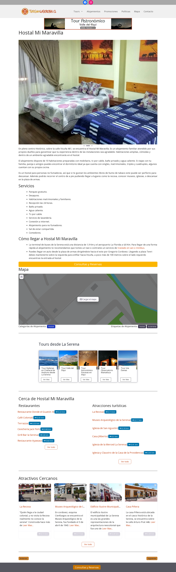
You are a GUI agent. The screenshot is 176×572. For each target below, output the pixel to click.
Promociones (111, 11)
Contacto (148, 11)
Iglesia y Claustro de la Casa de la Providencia (117, 452)
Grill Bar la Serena (28, 434)
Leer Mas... (28, 525)
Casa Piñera (132, 506)
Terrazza (23, 423)
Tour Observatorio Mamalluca (107, 370)
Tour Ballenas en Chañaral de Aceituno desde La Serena (48, 371)
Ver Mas (47, 380)
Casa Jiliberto (99, 436)
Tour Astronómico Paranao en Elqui (87, 371)
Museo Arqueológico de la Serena (111, 420)
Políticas (126, 11)
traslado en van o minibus (131, 247)
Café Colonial (25, 417)
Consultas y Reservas (88, 264)
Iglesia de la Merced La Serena (109, 444)
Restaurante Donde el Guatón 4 (35, 411)
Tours (77, 11)
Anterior (23, 558)
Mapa (137, 11)
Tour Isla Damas (125, 369)
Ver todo (51, 447)
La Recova (97, 411)
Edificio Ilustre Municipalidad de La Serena (114, 506)
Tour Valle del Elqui (67, 369)
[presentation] (48, 360)
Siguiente (152, 558)
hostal (142, 326)
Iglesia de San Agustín (104, 428)
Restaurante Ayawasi (29, 440)
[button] (29, 93)
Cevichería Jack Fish (28, 429)
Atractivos (25, 499)
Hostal (51, 326)
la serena (152, 326)
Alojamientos (93, 11)
